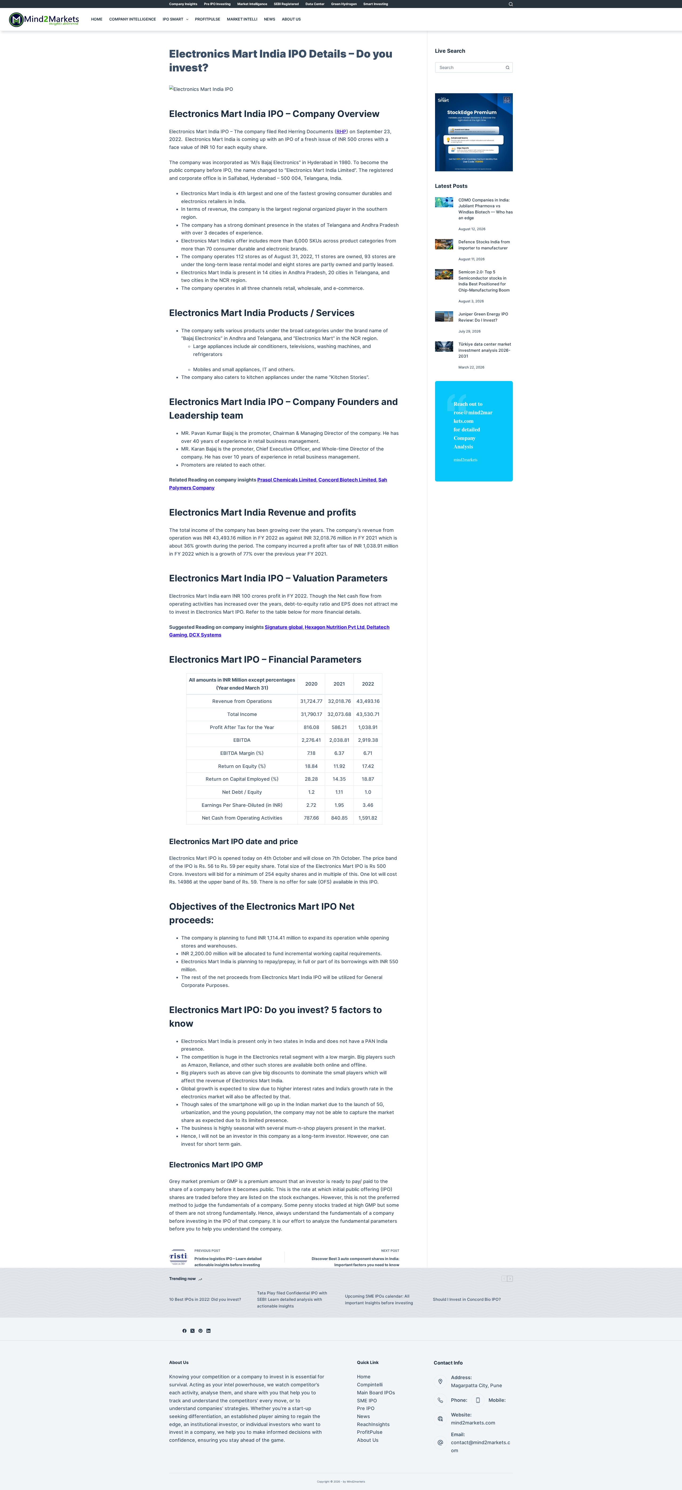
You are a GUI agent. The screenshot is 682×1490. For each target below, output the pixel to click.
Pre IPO (366, 1408)
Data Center (315, 4)
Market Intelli (242, 19)
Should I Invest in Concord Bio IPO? (467, 1299)
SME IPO (367, 1400)
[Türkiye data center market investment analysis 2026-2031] (444, 346)
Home (97, 19)
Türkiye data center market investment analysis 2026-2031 (484, 350)
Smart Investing (375, 4)
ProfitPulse (207, 19)
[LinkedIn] (208, 1331)
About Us (291, 19)
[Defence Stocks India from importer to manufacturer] (444, 244)
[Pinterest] (200, 1331)
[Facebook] (184, 1331)
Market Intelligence (252, 4)
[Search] (511, 4)
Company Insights (183, 4)
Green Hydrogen (344, 4)
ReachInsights (373, 1424)
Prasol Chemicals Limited (286, 480)
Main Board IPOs (376, 1392)
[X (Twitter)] (192, 1331)
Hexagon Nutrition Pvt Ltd (334, 627)
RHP (341, 131)
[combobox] (469, 67)
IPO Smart (173, 19)
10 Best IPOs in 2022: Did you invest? (205, 1299)
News (269, 19)
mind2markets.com (473, 1423)
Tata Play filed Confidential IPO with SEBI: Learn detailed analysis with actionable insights (292, 1299)
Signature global (284, 627)
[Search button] (507, 67)
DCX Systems (205, 635)
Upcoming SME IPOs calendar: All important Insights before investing (379, 1299)
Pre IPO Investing (217, 4)
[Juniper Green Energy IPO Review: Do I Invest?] (444, 316)
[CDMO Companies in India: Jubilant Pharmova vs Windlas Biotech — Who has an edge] (444, 202)
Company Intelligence (132, 19)
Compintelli (370, 1384)
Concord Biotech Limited (347, 480)
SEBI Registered (286, 4)
